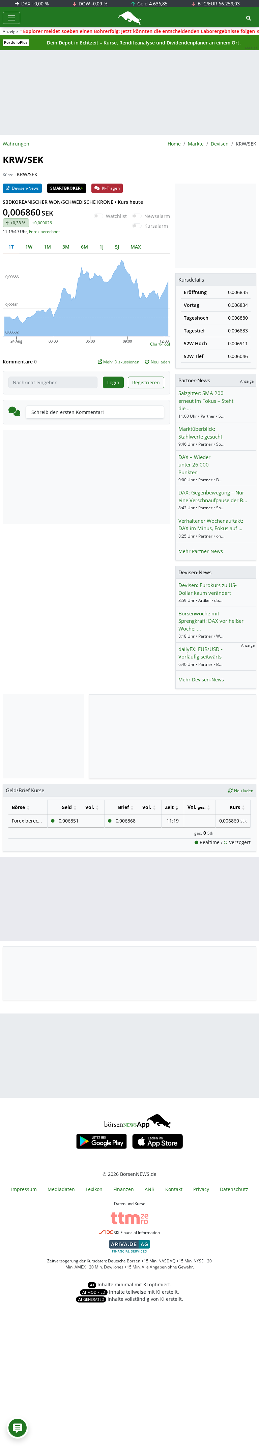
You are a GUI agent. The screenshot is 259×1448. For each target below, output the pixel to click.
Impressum (24, 1189)
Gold (152, 3)
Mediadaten (61, 1189)
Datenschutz (234, 1189)
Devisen (220, 143)
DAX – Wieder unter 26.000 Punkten (194, 465)
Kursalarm (156, 226)
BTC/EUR (218, 3)
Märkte (196, 143)
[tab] (11, 246)
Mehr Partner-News (200, 551)
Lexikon (94, 1189)
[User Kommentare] (17, 1428)
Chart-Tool (160, 344)
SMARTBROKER (66, 188)
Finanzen (123, 1189)
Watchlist (116, 216)
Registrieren (146, 382)
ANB (149, 1189)
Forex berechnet (44, 231)
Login (113, 382)
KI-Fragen (110, 188)
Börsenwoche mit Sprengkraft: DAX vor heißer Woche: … (210, 621)
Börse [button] (18, 807)
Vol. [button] (89, 807)
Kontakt (173, 1189)
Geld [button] (66, 807)
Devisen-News (25, 188)
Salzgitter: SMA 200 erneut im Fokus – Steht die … (205, 401)
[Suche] (248, 18)
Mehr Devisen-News (201, 679)
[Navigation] (11, 18)
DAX (34, 3)
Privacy (201, 1189)
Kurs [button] (235, 807)
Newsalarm (157, 216)
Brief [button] (123, 807)
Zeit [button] (169, 807)
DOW (92, 3)
